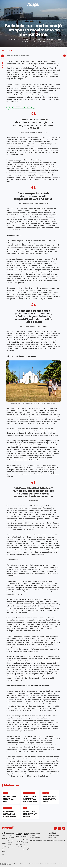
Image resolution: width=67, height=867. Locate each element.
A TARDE (25, 839)
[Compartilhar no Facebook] (2, 63)
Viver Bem (4, 849)
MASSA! (25, 837)
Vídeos (3, 854)
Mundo (4, 852)
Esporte (4, 841)
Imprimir (65, 57)
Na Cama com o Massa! (10, 842)
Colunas (11, 833)
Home (3, 50)
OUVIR (2, 58)
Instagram (19, 844)
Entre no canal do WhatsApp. (23, 108)
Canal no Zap (19, 841)
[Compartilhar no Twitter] (2, 66)
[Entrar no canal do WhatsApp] (8, 107)
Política (4, 843)
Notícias (5, 833)
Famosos (4, 838)
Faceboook (19, 847)
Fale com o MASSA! (19, 833)
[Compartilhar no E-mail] (2, 68)
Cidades (4, 846)
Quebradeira (11, 847)
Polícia (3, 835)
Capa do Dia (9, 50)
